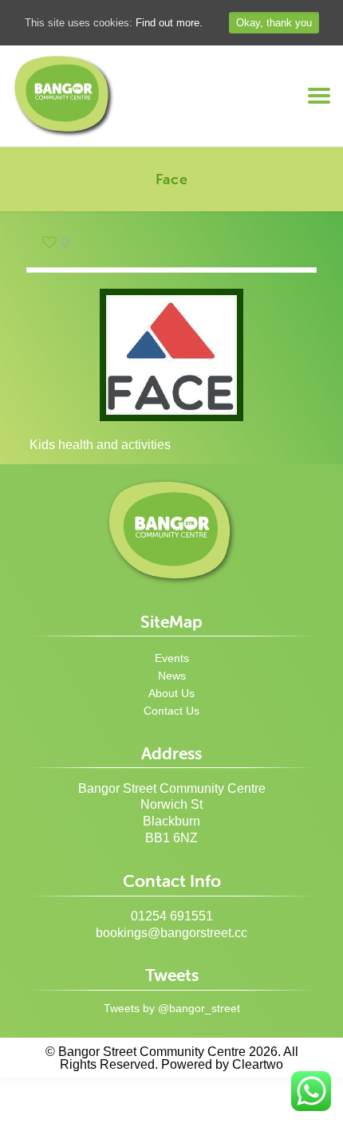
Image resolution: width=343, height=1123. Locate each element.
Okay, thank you (274, 23)
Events (172, 658)
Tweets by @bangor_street (172, 1008)
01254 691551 (172, 916)
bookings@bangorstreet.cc (171, 933)
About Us (171, 693)
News (172, 675)
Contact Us (171, 710)
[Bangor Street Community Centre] (64, 96)
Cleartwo (257, 1064)
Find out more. (169, 23)
